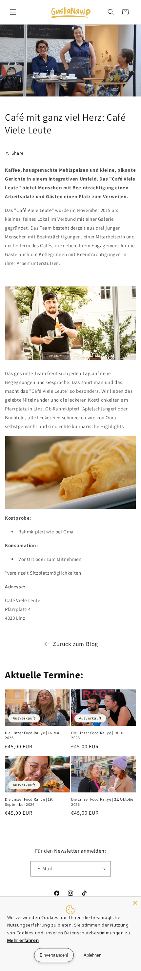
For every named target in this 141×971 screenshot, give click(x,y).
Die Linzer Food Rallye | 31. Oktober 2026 (103, 802)
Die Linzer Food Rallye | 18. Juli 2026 (99, 735)
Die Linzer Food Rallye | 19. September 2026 (29, 802)
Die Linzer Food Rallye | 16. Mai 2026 (32, 735)
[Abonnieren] (103, 868)
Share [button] (17, 153)
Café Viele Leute (34, 210)
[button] (13, 12)
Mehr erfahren (23, 940)
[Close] (135, 902)
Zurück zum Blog (75, 644)
